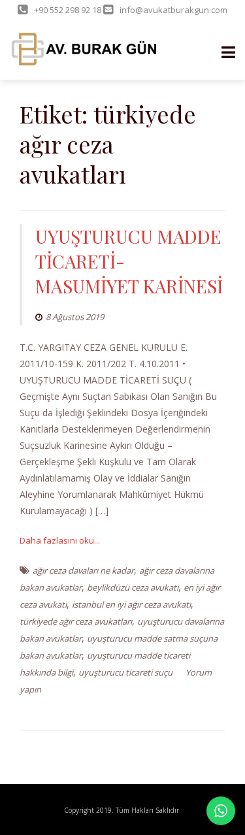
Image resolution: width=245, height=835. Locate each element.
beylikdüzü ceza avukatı (132, 587)
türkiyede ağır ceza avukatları (76, 621)
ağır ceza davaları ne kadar (83, 570)
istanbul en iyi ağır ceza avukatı (131, 604)
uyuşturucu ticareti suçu (125, 672)
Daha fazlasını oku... (60, 540)
